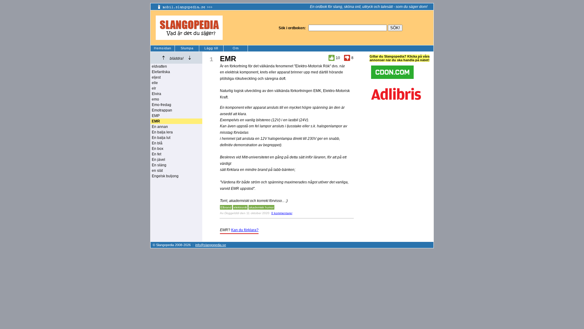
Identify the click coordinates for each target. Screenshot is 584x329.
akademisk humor (261, 207)
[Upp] (163, 58)
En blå (157, 143)
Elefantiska (161, 72)
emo (155, 99)
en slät (157, 170)
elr (154, 88)
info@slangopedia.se (210, 245)
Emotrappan (162, 110)
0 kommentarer (281, 213)
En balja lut (161, 138)
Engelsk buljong (165, 176)
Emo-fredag (161, 105)
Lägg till (211, 48)
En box (157, 149)
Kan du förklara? (245, 230)
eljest (156, 77)
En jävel (158, 159)
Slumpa (187, 48)
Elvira (156, 94)
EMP (156, 116)
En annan (160, 127)
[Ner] (189, 58)
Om (236, 48)
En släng (159, 165)
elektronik (240, 207)
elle (155, 83)
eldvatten (159, 66)
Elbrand (226, 207)
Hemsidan (162, 48)
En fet (156, 154)
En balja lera (162, 132)
